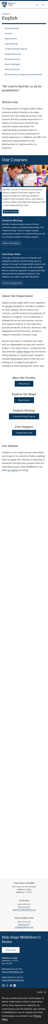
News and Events (12, 69)
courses (8, 306)
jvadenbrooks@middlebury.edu (24, 910)
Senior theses (23, 351)
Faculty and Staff (12, 28)
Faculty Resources (12, 59)
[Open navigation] (43, 4)
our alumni (12, 470)
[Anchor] (19, 101)
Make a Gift (11, 950)
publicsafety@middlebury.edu (13, 980)
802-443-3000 (17, 969)
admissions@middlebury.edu (12, 972)
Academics (6, 14)
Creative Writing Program (16, 49)
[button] (37, 4)
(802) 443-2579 (24, 907)
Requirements (11, 38)
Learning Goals (11, 43)
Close (40, 992)
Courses (8, 33)
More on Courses (10, 211)
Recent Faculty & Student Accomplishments (23, 74)
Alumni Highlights (12, 64)
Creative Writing (12, 220)
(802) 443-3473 (24, 924)
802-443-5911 (18, 977)
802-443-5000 (7, 963)
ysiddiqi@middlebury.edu (24, 927)
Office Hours (24, 383)
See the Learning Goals (12, 283)
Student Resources (13, 54)
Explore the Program (11, 243)
